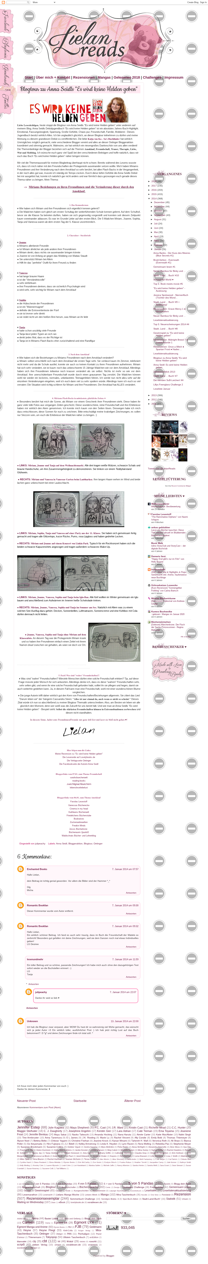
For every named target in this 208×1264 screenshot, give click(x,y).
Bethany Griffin (104, 1153)
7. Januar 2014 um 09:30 (125, 905)
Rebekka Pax (162, 1144)
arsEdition (94, 1237)
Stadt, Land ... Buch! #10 (166, 275)
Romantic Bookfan (37, 905)
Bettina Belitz (40, 1141)
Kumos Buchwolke (161, 611)
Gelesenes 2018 (127, 77)
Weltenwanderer (160, 504)
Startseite (80, 1101)
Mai (156, 232)
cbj (34, 1241)
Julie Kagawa (56, 1127)
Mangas (104, 77)
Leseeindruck (135, 1191)
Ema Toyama (166, 1130)
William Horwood (71, 1153)
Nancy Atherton (123, 1165)
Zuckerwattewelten (79, 822)
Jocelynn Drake (100, 1156)
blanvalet (21, 1241)
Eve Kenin (97, 1162)
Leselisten (150, 1190)
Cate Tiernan (144, 1130)
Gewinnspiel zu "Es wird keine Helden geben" (168, 334)
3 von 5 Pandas (64, 1184)
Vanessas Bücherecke (78, 805)
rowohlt (93, 1241)
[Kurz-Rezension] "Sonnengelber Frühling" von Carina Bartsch (166, 589)
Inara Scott (57, 1156)
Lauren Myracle (52, 1165)
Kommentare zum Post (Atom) (45, 1107)
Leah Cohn (66, 1165)
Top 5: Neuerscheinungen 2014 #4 (171, 324)
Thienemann (34, 1237)
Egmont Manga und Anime (32, 1226)
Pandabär (166, 1195)
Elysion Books (69, 1162)
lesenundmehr (35, 959)
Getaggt (27, 1191)
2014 (154, 198)
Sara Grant (164, 1165)
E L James (72, 1137)
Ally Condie (140, 1137)
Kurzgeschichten (81, 1191)
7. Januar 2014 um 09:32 (125, 926)
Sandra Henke (138, 1165)
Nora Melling (144, 1144)
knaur (70, 1241)
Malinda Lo (186, 1156)
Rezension (182, 1194)
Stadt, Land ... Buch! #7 (165, 376)
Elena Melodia (54, 1162)
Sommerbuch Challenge (82, 1199)
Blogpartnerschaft (31, 1187)
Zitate (53, 1202)
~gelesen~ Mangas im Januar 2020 (167, 614)
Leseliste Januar (161, 389)
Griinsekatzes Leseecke (164, 585)
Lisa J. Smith (172, 1156)
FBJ (70, 1227)
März (157, 240)
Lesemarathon (29, 1194)
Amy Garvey (88, 1153)
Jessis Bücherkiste (78, 829)
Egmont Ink (60, 1222)
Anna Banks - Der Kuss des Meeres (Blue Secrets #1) (171, 254)
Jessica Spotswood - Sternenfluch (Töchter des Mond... (170, 296)
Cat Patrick (172, 1159)
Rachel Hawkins (174, 1150)
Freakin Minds (78, 825)
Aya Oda (187, 1147)
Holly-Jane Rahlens (63, 1150)
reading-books (78, 781)
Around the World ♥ (163, 279)
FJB (78, 1227)
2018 (154, 181)
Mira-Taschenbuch (126, 1194)
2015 (154, 194)
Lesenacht (47, 1195)
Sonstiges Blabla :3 (110, 1199)
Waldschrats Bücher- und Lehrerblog (79, 835)
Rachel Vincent (122, 1137)
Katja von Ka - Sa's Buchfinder (104, 139)
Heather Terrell (140, 1162)
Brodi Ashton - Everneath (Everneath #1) (166, 261)
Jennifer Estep (28, 1127)
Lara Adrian (124, 1130)
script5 (21, 1244)
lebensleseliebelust (79, 787)
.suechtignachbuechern (78, 784)
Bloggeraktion (75, 843)
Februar (158, 245)
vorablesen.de (94, 1202)
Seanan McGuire (72, 1159)
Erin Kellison (177, 1153)
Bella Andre (131, 1159)
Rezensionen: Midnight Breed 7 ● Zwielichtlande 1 (170, 341)
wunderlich (22, 1248)
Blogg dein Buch (182, 1184)
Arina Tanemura (53, 1137)
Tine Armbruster (30, 1137)
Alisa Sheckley (118, 1159)
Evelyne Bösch (110, 1162)
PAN (69, 1234)
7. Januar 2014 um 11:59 (125, 959)
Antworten (131, 893)
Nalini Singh (185, 1134)
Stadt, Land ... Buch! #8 (165, 329)
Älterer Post (132, 1101)
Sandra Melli (152, 1165)
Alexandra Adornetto (157, 1147)
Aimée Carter (143, 1134)
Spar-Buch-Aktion (130, 1199)
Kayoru (113, 1156)
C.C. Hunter (179, 1127)
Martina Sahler (94, 1165)
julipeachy (41, 992)
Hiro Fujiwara (53, 1144)
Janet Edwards (82, 1156)
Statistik (170, 1198)
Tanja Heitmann (53, 1153)
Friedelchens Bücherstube (79, 815)
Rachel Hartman (54, 1159)
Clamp (47, 1223)
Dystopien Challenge (133, 1187)
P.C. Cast (100, 1127)
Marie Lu (105, 1137)
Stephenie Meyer (182, 1144)
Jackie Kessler (81, 1150)
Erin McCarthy (84, 1162)
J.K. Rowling (88, 1137)
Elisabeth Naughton (159, 1153)
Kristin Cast (136, 1127)
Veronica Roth (159, 1141)
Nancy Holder (157, 1150)
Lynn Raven (128, 1144)
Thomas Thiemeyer (177, 1137)
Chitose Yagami (59, 1141)
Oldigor (59, 1234)
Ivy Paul (69, 1156)
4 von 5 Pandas (87, 1183)
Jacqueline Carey (156, 1162)
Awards (167, 1184)
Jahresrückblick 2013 (164, 372)
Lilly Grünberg (156, 1156)
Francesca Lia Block (41, 1156)
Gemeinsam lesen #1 (164, 267)
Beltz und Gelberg (72, 1219)
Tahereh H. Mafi (139, 1141)
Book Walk (157, 543)
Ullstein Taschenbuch (74, 1237)
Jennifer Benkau (38, 1134)
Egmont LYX (84, 1222)
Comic (107, 1187)
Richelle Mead (157, 1127)
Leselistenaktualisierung (177, 1190)
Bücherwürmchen (161, 622)
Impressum (173, 77)
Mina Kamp (143, 1150)
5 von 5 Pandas (140, 1183)
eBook (62, 1202)
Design (116, 1187)
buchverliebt (158, 569)
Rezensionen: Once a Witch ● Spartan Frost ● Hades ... (168, 348)
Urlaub (185, 1199)
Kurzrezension (99, 1191)
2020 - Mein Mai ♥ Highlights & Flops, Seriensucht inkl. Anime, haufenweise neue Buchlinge (169, 575)
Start (29, 77)
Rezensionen (84, 77)
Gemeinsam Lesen (180, 1187)
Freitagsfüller (156, 1187)
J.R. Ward (117, 1127)
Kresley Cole (38, 1165)
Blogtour (88, 843)
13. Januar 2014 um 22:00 (124, 1021)
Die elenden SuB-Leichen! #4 (168, 380)
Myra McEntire (107, 1147)
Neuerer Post (26, 1101)
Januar (158, 249)
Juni (156, 228)
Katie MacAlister (164, 1134)
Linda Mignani (97, 1150)
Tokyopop (51, 1237)
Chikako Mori (186, 1159)
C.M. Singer (160, 1159)
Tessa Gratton (90, 1159)
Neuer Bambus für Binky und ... (169, 271)
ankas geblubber (160, 527)
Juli (156, 223)
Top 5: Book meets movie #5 (168, 284)
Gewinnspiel (42, 1190)
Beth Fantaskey (146, 1159)
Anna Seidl (61, 843)
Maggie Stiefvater (27, 1130)
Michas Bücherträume (163, 598)
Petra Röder (122, 1147)
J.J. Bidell (69, 1144)
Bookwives (79, 819)
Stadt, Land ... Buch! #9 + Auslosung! (166, 303)
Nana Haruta (124, 1134)
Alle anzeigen (186, 637)
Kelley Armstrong (87, 1144)
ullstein (58, 1245)
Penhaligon (84, 1234)
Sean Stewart (177, 1165)
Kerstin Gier (104, 1130)
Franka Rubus (125, 1162)
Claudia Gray (141, 1153)
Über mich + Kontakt (53, 77)
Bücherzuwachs (88, 1187)
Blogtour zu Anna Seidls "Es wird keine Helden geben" (170, 359)
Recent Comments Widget (181, 486)
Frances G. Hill (26, 1150)
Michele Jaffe (109, 1165)
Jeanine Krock (100, 1141)
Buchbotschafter (69, 1187)
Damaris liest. (158, 556)
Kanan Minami (119, 1141)
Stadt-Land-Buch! (151, 1199)
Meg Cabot (112, 1150)
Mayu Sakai (60, 1134)
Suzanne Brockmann (31, 1147)
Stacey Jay (37, 1153)
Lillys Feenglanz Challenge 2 (168, 384)
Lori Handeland (80, 1165)
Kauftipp (59, 1191)
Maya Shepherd (79, 1127)
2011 (154, 404)
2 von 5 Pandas (41, 1184)
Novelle (144, 1195)
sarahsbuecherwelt (79, 777)
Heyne (27, 1230)
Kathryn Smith (185, 1162)
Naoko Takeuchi (80, 1134)
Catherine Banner (123, 1153)
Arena (35, 1218)
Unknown (32, 1021)
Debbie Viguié (74, 1147)
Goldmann (96, 1226)
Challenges (152, 77)
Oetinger (98, 843)
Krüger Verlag (84, 1231)
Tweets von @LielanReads (161, 468)
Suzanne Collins (55, 1147)
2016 (154, 190)
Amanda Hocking (103, 1134)
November (159, 206)
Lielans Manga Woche (67, 1194)
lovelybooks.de (77, 1202)
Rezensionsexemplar (42, 1198)
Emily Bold (156, 1137)
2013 (154, 395)
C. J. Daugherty (53, 1130)
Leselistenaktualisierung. (166, 320)
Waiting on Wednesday (30, 1202)
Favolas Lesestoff (78, 801)
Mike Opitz (24, 1159)
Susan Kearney (33, 1168)
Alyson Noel (23, 1141)
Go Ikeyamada (34, 1144)
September (160, 215)
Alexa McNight (138, 1147)
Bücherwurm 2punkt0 (79, 832)
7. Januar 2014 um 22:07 (123, 992)
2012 (154, 399)
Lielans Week (91, 1195)
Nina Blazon (38, 1159)
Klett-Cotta (68, 1230)
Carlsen (28, 1222)
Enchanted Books (37, 869)
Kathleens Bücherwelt (79, 812)
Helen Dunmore (43, 1150)
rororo (82, 1241)
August (158, 219)
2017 (154, 186)
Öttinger (33, 1248)
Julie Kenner (171, 1162)
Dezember (159, 202)
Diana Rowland (40, 1162)
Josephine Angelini (79, 1130)
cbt (44, 1241)
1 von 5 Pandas (23, 1184)
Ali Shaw (175, 1141)
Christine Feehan (80, 1141)
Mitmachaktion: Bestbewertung (165, 506)
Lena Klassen (141, 1156)
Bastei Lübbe (51, 1218)
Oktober (158, 211)
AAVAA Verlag (22, 1219)
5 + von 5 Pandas (113, 1184)
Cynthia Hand (25, 1162)
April (156, 236)
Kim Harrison (125, 1156)
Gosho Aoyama (91, 1147)
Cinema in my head (79, 808)
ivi (59, 1241)
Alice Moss (175, 1147)
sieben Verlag (39, 1245)
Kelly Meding (25, 1165)
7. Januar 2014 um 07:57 (125, 869)
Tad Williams (61, 1168)
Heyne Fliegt (47, 1230)
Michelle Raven (127, 1150)
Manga (105, 1194)
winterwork (93, 1245)
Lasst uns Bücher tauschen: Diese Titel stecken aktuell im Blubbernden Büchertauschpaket (168, 533)
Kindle (68, 1191)
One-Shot (154, 1195)
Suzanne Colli (47, 1168)
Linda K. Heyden (108, 1144)
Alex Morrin (104, 1159)
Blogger (110, 1256)
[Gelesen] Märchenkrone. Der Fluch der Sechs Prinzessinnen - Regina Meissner (168, 627)
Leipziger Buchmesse (118, 1191)
